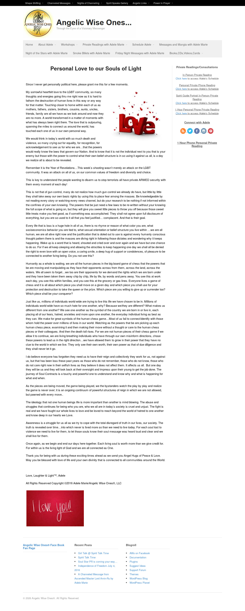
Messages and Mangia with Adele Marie (183, 44)
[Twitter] (190, 131)
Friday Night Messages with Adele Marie (139, 53)
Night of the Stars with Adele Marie (47, 53)
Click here (181, 78)
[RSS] (183, 131)
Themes (134, 574)
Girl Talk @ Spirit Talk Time (93, 553)
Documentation (138, 557)
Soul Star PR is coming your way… (97, 561)
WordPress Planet (140, 582)
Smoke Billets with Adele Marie (91, 53)
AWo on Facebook (140, 553)
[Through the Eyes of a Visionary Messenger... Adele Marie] (79, 36)
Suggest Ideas (138, 566)
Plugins (134, 561)
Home (29, 44)
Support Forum (138, 570)
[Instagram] (204, 131)
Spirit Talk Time (87, 557)
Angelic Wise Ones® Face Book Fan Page (43, 546)
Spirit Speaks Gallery (117, 3)
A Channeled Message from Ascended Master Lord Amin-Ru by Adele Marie (93, 578)
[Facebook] (197, 131)
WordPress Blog (139, 578)
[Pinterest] (211, 131)
